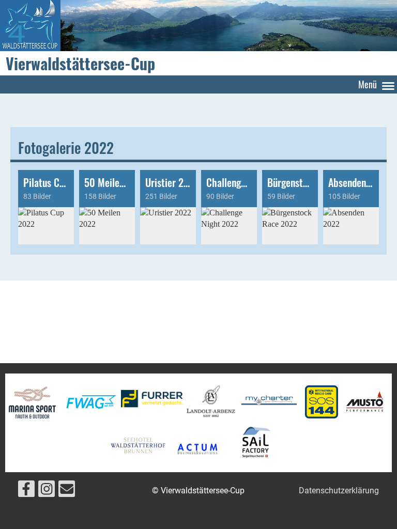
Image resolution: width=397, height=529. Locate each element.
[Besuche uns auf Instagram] (46, 491)
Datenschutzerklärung (339, 490)
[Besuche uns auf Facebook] (26, 491)
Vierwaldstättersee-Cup (80, 63)
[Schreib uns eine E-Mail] (66, 491)
